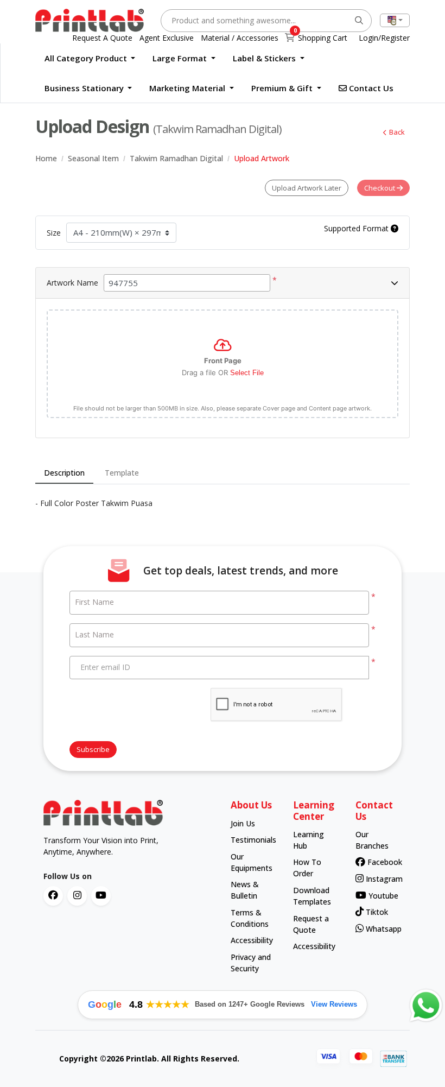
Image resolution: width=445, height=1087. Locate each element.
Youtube (381, 895)
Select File (247, 372)
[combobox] (395, 20)
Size (54, 232)
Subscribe (93, 749)
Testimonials (251, 840)
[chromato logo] (128, 813)
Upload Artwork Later (306, 188)
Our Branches (372, 840)
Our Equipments (251, 862)
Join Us (243, 823)
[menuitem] (90, 58)
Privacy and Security (251, 963)
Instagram (380, 879)
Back (397, 132)
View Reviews (334, 1004)
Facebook (381, 862)
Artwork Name (72, 282)
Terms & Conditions (250, 918)
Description (64, 472)
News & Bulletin (245, 890)
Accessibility (251, 940)
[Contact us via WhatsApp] (426, 1006)
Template (122, 472)
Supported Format (357, 228)
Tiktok (376, 912)
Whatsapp (380, 929)
